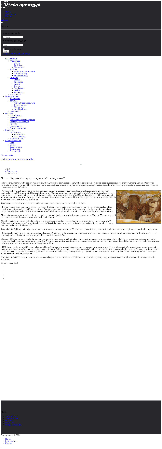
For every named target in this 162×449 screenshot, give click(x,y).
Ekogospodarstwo (13, 141)
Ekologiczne (15, 132)
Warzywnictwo (11, 97)
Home (8, 12)
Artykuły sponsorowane (24, 71)
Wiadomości (15, 61)
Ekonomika (19, 67)
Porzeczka (18, 92)
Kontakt (8, 16)
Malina (17, 90)
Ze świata (18, 65)
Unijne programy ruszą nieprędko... (18, 159)
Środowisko (15, 149)
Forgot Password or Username (16, 54)
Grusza (17, 86)
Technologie (15, 151)
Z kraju (17, 63)
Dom (12, 143)
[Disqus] (81, 311)
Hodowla (9, 113)
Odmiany (14, 78)
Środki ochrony (21, 76)
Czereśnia (18, 82)
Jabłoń (17, 80)
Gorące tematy (20, 73)
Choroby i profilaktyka (19, 122)
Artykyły (13, 101)
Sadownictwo (11, 59)
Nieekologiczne (16, 139)
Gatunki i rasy (15, 115)
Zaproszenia (10, 14)
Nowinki (13, 124)
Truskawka (19, 88)
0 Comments (11, 171)
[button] (4, 20)
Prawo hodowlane (18, 128)
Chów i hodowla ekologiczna (22, 120)
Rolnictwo (9, 130)
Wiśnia (17, 84)
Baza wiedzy (15, 94)
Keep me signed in (13, 49)
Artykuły (13, 69)
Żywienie (13, 118)
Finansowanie (16, 126)
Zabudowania (16, 147)
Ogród (13, 145)
